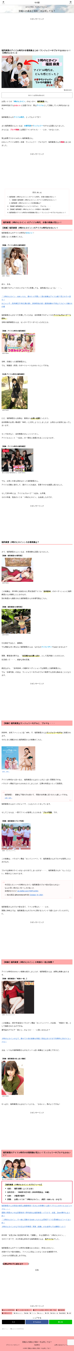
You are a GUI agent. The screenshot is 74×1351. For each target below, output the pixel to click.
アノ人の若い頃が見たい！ (25, 1310)
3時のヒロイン (19, 1313)
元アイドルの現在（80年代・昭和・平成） (46, 1310)
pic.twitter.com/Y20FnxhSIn (27, 891)
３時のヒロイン (8, 1313)
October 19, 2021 (36, 894)
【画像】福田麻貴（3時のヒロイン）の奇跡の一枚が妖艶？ (29, 209)
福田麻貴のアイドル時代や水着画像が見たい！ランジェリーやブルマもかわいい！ (37, 212)
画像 (27, 1313)
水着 (70, 1313)
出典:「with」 (6, 771)
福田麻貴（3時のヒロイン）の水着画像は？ (26, 203)
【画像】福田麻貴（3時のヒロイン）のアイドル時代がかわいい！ (34, 200)
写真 (48, 1313)
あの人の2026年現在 (9, 1310)
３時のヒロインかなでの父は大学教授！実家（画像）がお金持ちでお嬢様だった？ (34, 1226)
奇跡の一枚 (55, 1313)
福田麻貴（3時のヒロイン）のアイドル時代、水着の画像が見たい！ (32, 197)
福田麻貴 (63, 1313)
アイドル (33, 1313)
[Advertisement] (37, 33)
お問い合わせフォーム (61, 1345)
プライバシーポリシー (13, 1345)
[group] (37, 1194)
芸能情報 (62, 1310)
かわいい (41, 1313)
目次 (34, 192)
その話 (37, 2)
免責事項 (37, 1345)
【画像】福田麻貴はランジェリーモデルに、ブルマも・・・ (30, 206)
